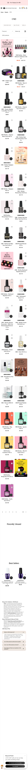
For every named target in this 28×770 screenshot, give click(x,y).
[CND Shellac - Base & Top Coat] (21, 72)
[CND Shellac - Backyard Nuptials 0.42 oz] (7, 285)
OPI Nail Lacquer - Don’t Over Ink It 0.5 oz (20, 582)
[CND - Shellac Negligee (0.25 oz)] (7, 154)
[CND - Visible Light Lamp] (7, 72)
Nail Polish (16, 25)
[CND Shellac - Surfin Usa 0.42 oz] (7, 490)
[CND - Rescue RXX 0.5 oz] (7, 392)
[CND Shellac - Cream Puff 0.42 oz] (7, 341)
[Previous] (3, 574)
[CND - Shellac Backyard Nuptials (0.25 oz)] (21, 259)
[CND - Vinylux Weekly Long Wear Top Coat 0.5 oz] (7, 98)
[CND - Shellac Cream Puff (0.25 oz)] (21, 312)
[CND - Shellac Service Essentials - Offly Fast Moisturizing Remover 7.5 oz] (7, 312)
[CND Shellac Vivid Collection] (21, 468)
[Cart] (26, 8)
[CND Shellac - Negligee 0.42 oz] (7, 180)
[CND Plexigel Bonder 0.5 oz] (21, 233)
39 (23, 512)
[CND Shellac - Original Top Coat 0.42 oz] (21, 98)
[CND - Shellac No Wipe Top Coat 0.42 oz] (7, 233)
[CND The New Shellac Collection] (7, 48)
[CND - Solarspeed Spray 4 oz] (21, 285)
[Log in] (24, 8)
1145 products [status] (5, 35)
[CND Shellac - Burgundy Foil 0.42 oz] (7, 466)
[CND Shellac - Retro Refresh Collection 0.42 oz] (21, 46)
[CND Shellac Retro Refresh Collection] (7, 261)
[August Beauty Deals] (21, 155)
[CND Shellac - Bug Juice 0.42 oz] (7, 418)
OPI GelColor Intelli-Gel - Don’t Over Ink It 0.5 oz (7, 583)
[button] (1, 8)
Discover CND (7, 25)
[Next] (25, 574)
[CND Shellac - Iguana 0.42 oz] (21, 418)
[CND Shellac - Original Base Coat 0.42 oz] (7, 126)
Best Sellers (14, 563)
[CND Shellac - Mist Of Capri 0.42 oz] (21, 442)
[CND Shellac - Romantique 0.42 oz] (7, 207)
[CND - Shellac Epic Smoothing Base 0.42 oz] (21, 126)
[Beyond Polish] (10, 8)
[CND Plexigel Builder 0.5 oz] (21, 392)
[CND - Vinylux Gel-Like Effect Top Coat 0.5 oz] (21, 207)
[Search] (20, 8)
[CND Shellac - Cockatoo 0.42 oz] (7, 442)
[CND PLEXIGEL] (21, 367)
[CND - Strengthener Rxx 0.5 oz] (7, 366)
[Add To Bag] (24, 51)
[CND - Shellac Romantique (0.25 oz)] (21, 180)
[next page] (26, 512)
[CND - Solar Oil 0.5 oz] (21, 341)
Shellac (24, 25)
